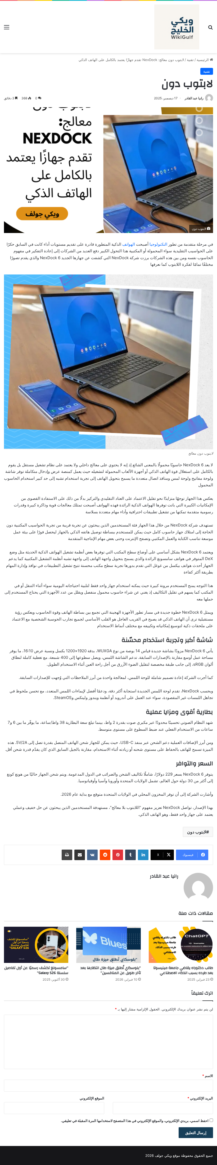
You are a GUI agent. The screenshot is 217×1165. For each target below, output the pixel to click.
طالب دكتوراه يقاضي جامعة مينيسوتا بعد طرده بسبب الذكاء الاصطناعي (183, 970)
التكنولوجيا (158, 244)
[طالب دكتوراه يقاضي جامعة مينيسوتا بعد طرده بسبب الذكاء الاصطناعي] (181, 945)
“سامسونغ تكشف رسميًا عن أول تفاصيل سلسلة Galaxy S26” (36, 970)
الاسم (207, 1076)
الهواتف (128, 244)
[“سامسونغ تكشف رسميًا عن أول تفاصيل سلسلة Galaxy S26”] (36, 945)
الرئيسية (203, 60)
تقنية (190, 60)
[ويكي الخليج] (176, 26)
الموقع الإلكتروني (92, 1098)
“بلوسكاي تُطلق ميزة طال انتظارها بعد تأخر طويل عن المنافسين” (110, 970)
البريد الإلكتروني (200, 1098)
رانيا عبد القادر (194, 98)
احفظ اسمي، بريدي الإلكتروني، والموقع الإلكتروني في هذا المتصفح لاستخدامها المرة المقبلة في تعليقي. (135, 1121)
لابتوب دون (196, 832)
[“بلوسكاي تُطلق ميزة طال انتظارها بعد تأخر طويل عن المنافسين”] (108, 945)
